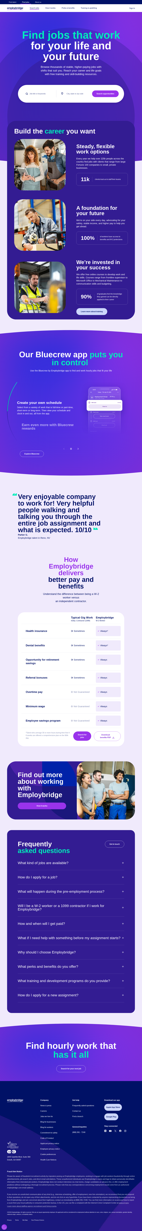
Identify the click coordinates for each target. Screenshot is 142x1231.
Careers (43, 1111)
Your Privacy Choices (37, 1220)
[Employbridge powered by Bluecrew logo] (15, 1100)
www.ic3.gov (124, 1203)
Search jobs (34, 8)
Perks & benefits (68, 8)
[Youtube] (110, 1131)
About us (38, 2)
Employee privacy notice (50, 1149)
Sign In (132, 8)
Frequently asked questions (83, 1106)
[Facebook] (120, 1131)
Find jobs (25, 2)
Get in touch (114, 844)
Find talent (12, 2)
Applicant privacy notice (49, 1143)
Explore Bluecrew (31, 454)
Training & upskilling (89, 8)
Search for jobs (82, 736)
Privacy (9, 1220)
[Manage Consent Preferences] (4, 1227)
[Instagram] (125, 1131)
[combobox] (73, 93)
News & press (45, 1106)
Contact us (76, 1111)
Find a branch (77, 1116)
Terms (17, 1220)
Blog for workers (46, 1127)
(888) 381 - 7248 (78, 1132)
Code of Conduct (47, 1138)
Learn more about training (92, 311)
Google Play (111, 1117)
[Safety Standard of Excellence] (14, 1145)
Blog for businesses (48, 1122)
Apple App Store (113, 1107)
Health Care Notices (48, 1160)
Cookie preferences (48, 1154)
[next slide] (78, 448)
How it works (50, 8)
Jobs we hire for (46, 1116)
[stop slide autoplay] (71, 448)
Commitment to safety (48, 1133)
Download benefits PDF (105, 736)
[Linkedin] (105, 1131)
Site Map (25, 1220)
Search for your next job (71, 1069)
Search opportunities (105, 94)
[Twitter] (115, 1131)
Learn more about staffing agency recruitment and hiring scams (31, 1206)
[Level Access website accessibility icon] (11, 1151)
